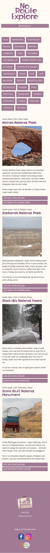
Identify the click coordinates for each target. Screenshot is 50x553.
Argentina (17, 40)
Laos (41, 74)
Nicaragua (8, 87)
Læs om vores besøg (14, 198)
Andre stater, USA (31, 60)
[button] (25, 26)
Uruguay (8, 108)
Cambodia (8, 53)
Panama (23, 87)
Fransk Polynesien (27, 67)
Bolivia (6, 47)
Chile (20, 53)
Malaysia (7, 81)
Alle (5, 40)
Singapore (23, 94)
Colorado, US (10, 60)
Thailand (34, 101)
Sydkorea (8, 101)
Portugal (8, 94)
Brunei (32, 47)
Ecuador (8, 67)
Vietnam (21, 108)
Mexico (20, 81)
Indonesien (9, 74)
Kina (32, 74)
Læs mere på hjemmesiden (16, 203)
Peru (34, 87)
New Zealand (35, 81)
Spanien (37, 94)
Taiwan (21, 101)
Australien (34, 40)
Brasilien (20, 47)
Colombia (32, 53)
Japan (22, 74)
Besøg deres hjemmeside (16, 381)
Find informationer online (17, 469)
